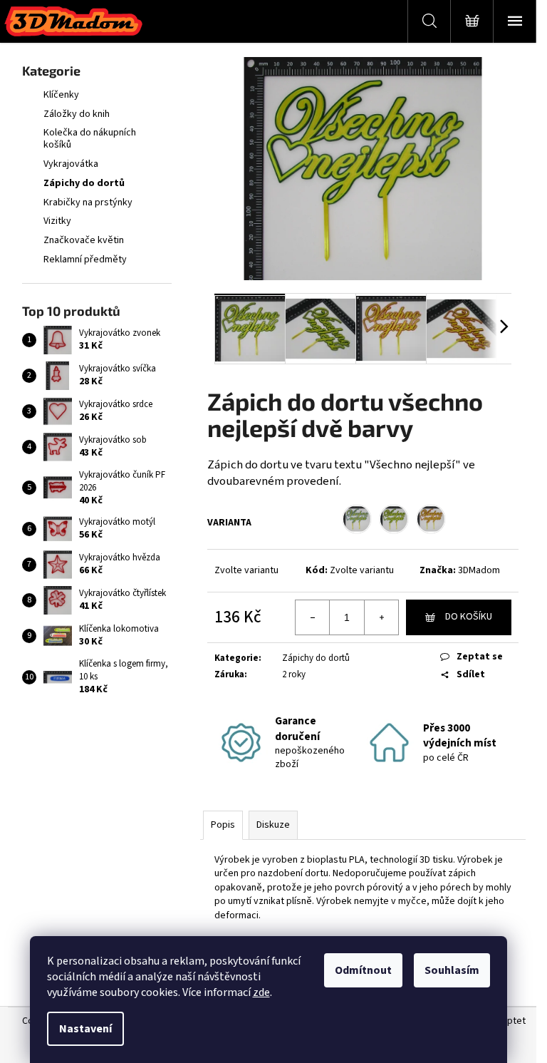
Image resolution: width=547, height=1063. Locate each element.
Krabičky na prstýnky (87, 202)
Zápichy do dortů (84, 183)
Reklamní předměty (85, 259)
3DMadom (479, 570)
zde (261, 992)
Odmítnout (363, 970)
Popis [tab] (223, 825)
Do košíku (468, 617)
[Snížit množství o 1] (313, 617)
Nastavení (85, 1029)
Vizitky (57, 221)
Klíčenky (61, 95)
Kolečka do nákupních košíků (89, 138)
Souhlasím (451, 970)
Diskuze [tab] (273, 825)
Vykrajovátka (70, 164)
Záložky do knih (76, 114)
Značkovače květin (83, 240)
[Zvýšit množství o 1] (381, 617)
